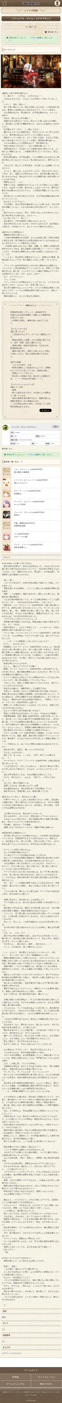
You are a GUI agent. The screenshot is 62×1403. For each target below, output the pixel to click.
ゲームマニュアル (15, 1384)
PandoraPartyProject (31, 3)
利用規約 (4, 1392)
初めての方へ (46, 1384)
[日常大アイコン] (6, 539)
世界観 (15, 1377)
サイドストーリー (46, 1377)
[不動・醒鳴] (6, 528)
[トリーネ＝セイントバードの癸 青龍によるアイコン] (6, 485)
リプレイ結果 (35, 38)
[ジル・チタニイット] (6, 475)
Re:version (33, 1395)
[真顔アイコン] (6, 496)
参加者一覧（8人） (12, 462)
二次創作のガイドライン (48, 1392)
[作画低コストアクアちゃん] (6, 550)
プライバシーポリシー (15, 1392)
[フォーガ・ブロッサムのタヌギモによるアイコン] (6, 518)
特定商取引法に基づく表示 (31, 1392)
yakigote (17, 432)
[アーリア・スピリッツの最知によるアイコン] (6, 507)
